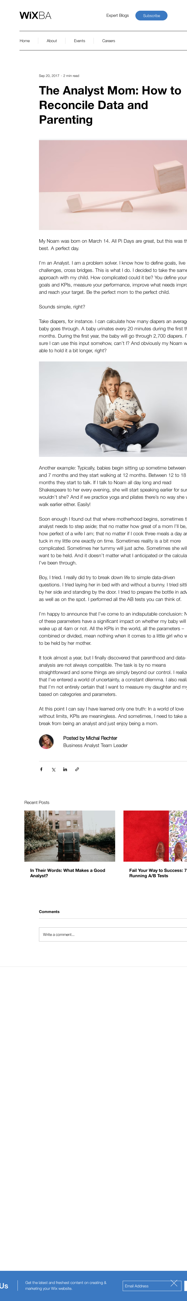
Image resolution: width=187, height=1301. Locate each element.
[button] (174, 1283)
